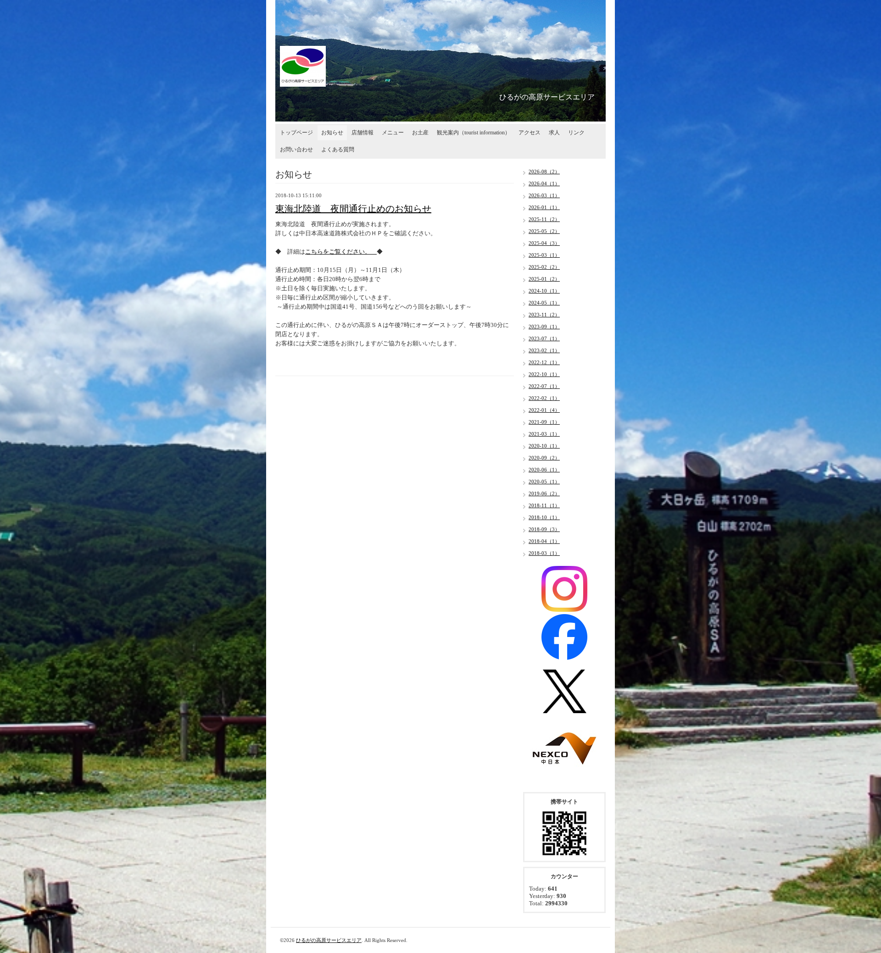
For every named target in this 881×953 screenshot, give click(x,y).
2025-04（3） (544, 243)
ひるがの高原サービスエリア (329, 940)
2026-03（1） (544, 195)
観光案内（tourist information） (473, 132)
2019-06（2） (544, 493)
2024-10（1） (544, 291)
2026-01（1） (544, 207)
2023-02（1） (544, 350)
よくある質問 (337, 149)
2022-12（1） (544, 362)
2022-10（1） (544, 374)
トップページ (296, 132)
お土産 (420, 132)
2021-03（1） (544, 434)
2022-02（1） (544, 398)
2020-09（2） (544, 457)
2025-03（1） (544, 255)
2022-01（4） (544, 410)
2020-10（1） (544, 446)
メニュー (393, 132)
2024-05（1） (544, 302)
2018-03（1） (544, 553)
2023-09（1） (544, 326)
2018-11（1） (544, 505)
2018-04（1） (544, 541)
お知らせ (332, 132)
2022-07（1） (544, 386)
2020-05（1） (544, 481)
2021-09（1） (544, 422)
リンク (576, 132)
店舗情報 (362, 132)
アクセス (530, 132)
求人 (554, 132)
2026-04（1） (544, 183)
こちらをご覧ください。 (341, 251)
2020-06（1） (544, 469)
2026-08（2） (544, 171)
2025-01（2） (544, 279)
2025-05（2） (544, 231)
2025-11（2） (544, 219)
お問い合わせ (296, 149)
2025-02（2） (544, 267)
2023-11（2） (544, 314)
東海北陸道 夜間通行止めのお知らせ (353, 209)
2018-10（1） (544, 517)
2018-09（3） (544, 529)
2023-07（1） (544, 338)
